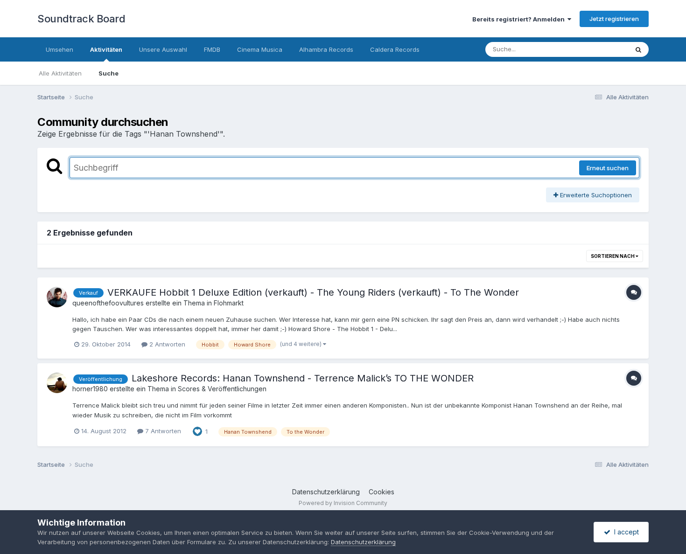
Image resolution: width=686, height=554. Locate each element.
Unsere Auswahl (163, 49)
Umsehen (59, 49)
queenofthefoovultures (108, 303)
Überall (606, 49)
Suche (108, 73)
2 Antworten (166, 344)
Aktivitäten (106, 49)
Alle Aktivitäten (60, 73)
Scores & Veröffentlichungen (222, 389)
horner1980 (90, 389)
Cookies (381, 492)
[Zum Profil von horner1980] (57, 383)
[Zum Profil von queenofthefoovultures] (57, 297)
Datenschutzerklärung (326, 492)
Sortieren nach (613, 256)
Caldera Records (395, 49)
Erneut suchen (608, 168)
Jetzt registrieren (614, 18)
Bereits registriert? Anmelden (519, 19)
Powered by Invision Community (343, 502)
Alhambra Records (326, 49)
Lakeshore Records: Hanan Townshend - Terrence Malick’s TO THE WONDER (303, 378)
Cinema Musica (259, 49)
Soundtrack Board (81, 19)
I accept (624, 532)
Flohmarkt (229, 303)
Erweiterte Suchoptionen (595, 195)
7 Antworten (162, 431)
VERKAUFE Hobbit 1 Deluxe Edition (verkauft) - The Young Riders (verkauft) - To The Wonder (313, 292)
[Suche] (638, 49)
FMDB (212, 49)
